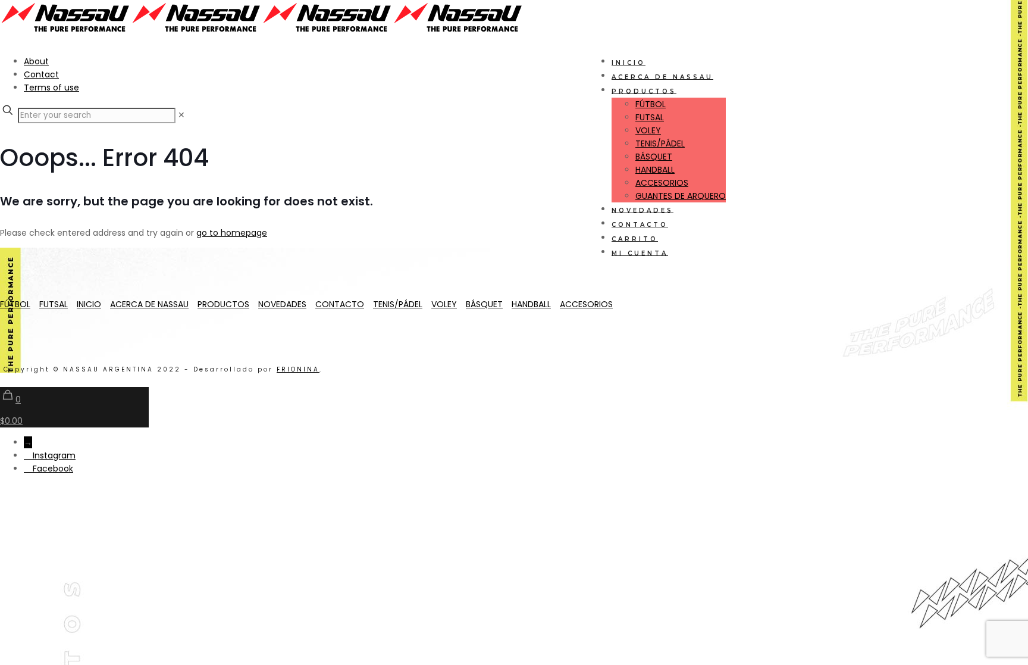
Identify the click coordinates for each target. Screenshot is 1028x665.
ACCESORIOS (586, 304)
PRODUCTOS (223, 304)
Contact (41, 74)
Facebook (53, 468)
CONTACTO (339, 304)
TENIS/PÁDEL (397, 304)
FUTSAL (53, 304)
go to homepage (231, 233)
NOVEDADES (282, 304)
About (36, 61)
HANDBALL (531, 304)
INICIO (89, 304)
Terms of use (51, 87)
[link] (181, 115)
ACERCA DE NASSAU (149, 304)
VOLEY (444, 304)
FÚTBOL (15, 304)
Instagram (54, 455)
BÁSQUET (484, 304)
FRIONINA (298, 369)
